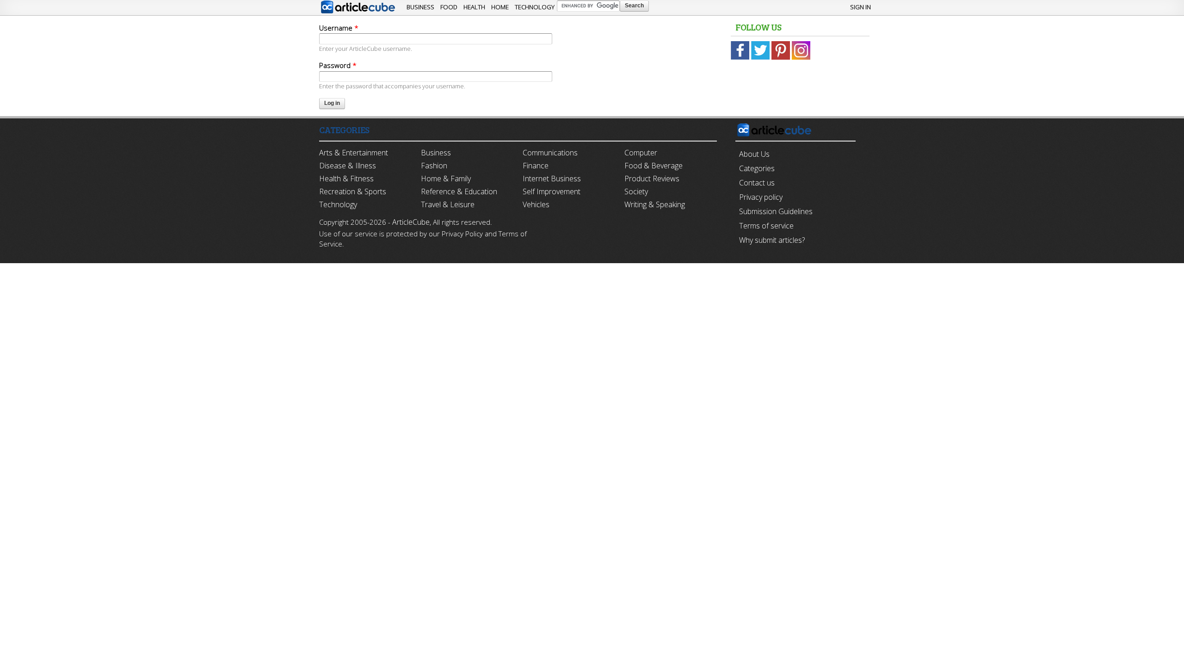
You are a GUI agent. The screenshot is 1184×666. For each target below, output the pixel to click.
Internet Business (552, 178)
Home (500, 7)
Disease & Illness (347, 165)
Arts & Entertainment (353, 153)
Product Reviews (651, 178)
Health (474, 7)
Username (338, 27)
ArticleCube (411, 222)
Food (448, 7)
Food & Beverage (653, 165)
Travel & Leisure (448, 204)
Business (420, 7)
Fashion (434, 165)
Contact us (757, 183)
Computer (640, 153)
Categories (757, 168)
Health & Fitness (346, 178)
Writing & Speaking (654, 204)
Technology (535, 7)
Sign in (860, 7)
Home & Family (446, 178)
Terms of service (766, 226)
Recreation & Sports (352, 191)
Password (338, 65)
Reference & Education (459, 191)
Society (636, 191)
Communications (550, 153)
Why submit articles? (772, 240)
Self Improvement (551, 191)
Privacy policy (761, 197)
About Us (754, 154)
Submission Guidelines (776, 211)
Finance (536, 165)
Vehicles (536, 204)
